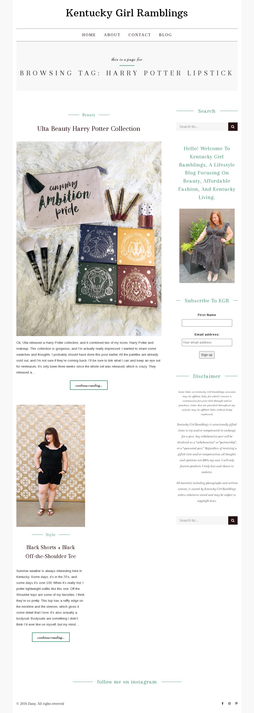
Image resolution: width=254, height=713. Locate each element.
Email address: (207, 334)
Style (51, 534)
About (112, 35)
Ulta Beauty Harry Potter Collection (88, 128)
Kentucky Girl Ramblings (127, 13)
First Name (207, 315)
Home (89, 35)
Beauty (88, 115)
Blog (165, 35)
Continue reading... (88, 385)
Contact (139, 35)
